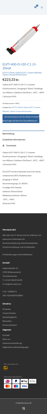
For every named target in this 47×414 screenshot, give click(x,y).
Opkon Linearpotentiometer (15, 74)
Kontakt (6, 335)
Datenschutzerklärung (12, 343)
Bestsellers (7, 321)
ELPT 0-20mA (9, 72)
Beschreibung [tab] (8, 133)
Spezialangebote (10, 317)
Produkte (7, 309)
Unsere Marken (9, 313)
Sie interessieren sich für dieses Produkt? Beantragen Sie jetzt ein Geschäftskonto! (21, 118)
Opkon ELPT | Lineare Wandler (28, 72)
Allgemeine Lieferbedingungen (16, 347)
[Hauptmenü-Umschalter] (41, 7)
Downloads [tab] (11, 145)
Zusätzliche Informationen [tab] (14, 139)
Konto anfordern (10, 325)
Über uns (6, 339)
